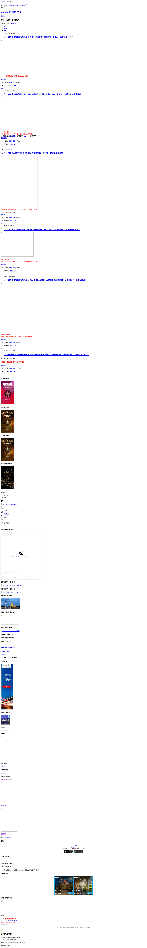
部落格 (5, 28)
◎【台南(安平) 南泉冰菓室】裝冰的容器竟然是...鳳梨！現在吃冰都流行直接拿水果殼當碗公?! (42, 230)
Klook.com (3, 654)
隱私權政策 (82, 927)
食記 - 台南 (13, 85)
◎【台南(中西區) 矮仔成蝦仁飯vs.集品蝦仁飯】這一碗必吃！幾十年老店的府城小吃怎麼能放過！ (43, 94)
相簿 (5, 26)
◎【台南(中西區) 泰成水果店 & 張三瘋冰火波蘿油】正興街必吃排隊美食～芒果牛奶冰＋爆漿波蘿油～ (45, 280)
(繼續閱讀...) (4, 79)
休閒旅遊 (13, 23)
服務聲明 (88, 927)
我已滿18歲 (3, 945)
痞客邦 (10, 82)
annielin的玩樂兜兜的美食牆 (8, 919)
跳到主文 (3, 16)
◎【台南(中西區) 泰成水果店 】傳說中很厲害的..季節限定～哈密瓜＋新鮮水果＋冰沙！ (39, 37)
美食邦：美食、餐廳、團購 (8, 922)
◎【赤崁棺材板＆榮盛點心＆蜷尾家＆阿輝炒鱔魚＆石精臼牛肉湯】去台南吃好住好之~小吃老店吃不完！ (46, 355)
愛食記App (74, 847)
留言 (14, 82)
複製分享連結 (4, 924)
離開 (9, 945)
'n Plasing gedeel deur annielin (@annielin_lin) (21, 577)
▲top (2, 88)
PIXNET (62, 927)
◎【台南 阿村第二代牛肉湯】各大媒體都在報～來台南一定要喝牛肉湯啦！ (34, 153)
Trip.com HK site (5, 730)
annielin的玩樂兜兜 (11, 11)
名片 (5, 30)
